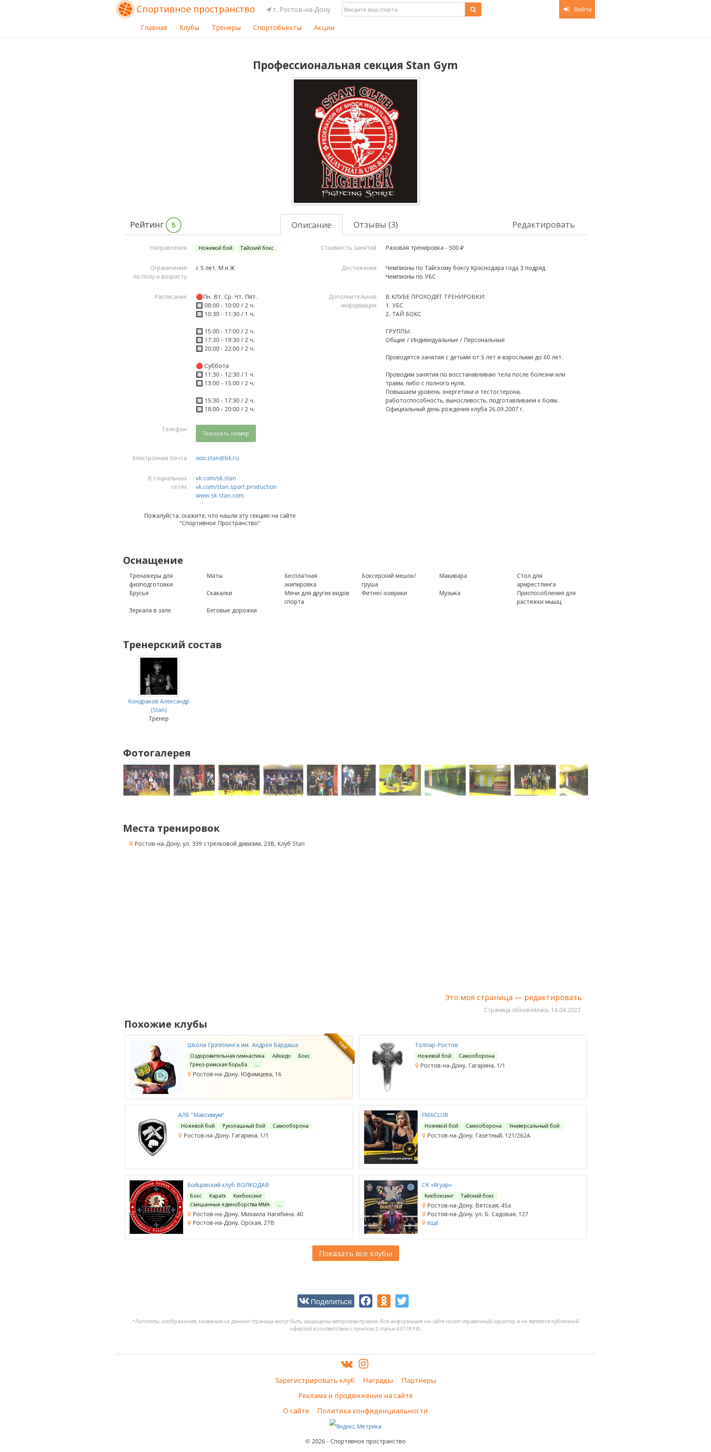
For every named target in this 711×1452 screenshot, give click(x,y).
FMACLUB (435, 1115)
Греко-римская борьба (218, 1064)
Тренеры (226, 27)
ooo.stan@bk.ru (217, 458)
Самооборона (477, 1055)
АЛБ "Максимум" (201, 1115)
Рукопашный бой (244, 1125)
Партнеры (419, 1380)
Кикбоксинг (247, 1195)
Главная (154, 27)
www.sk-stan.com (220, 495)
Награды (378, 1380)
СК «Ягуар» (437, 1185)
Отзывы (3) (375, 224)
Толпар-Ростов (436, 1045)
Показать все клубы (356, 1253)
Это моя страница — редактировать (513, 997)
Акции (324, 27)
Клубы (189, 27)
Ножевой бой (215, 247)
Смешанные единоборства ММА (230, 1204)
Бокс (304, 1055)
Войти (582, 9)
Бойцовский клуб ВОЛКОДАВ (228, 1185)
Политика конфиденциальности (372, 1410)
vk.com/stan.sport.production (236, 487)
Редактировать (543, 224)
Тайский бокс (257, 247)
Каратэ (217, 1195)
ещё (432, 1222)
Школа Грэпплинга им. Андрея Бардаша (242, 1045)
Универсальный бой (534, 1125)
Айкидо (281, 1055)
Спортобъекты (277, 27)
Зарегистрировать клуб (315, 1380)
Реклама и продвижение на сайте (355, 1395)
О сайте (296, 1410)
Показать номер (226, 433)
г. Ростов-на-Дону (301, 9)
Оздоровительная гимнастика (227, 1055)
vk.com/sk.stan (216, 478)
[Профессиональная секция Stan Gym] (355, 141)
